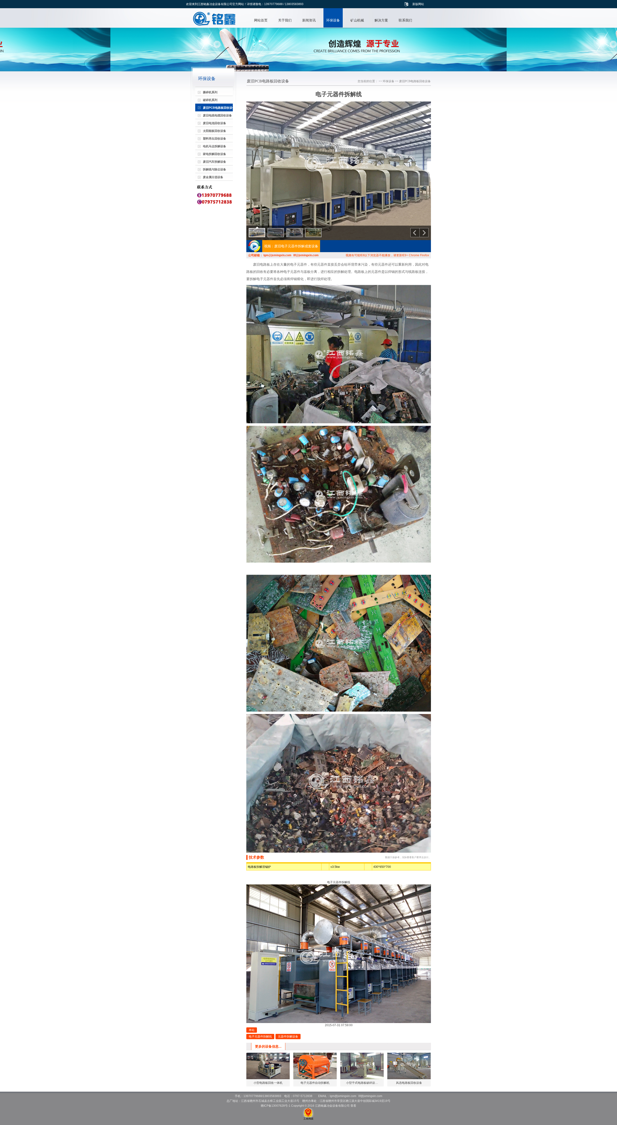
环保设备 (333, 20)
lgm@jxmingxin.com (277, 255)
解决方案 (381, 20)
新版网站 (418, 4)
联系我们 (405, 20)
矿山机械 (357, 20)
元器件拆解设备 (288, 1036)
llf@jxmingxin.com (306, 255)
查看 (353, 1105)
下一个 (424, 232)
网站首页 (261, 20)
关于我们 (285, 20)
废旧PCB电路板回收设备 (415, 81)
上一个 (415, 232)
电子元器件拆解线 (260, 1036)
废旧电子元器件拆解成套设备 (296, 246)
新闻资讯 (309, 20)
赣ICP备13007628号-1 (275, 1105)
